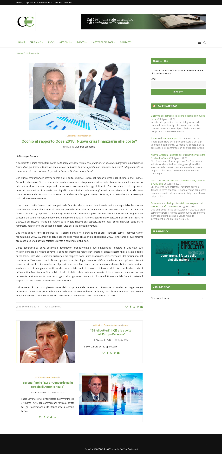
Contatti (125, 42)
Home (21, 42)
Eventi (81, 42)
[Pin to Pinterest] (138, 306)
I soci (51, 42)
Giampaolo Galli (103, 340)
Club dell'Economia (85, 146)
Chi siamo (35, 42)
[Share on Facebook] (130, 306)
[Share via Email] (141, 306)
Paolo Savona (39, 392)
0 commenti (55, 306)
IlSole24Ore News (166, 106)
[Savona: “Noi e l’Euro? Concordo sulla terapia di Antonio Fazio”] (111, 394)
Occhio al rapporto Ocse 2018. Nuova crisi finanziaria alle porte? (79, 141)
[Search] (204, 42)
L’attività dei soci (102, 42)
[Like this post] (126, 306)
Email (154, 78)
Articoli (64, 42)
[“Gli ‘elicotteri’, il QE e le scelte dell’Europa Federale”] (47, 342)
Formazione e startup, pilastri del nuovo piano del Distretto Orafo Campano (177, 205)
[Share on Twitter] (134, 306)
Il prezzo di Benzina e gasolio (166, 138)
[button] (153, 257)
